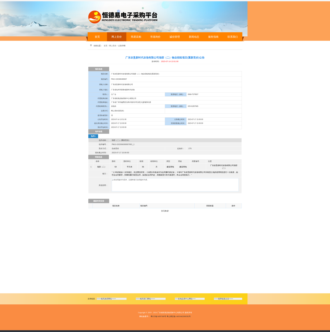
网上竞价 (117, 36)
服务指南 (213, 36)
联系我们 (233, 36)
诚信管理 (175, 36)
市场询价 (155, 36)
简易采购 (136, 36)
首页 (97, 36)
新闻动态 (194, 36)
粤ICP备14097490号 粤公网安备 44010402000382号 (171, 316)
